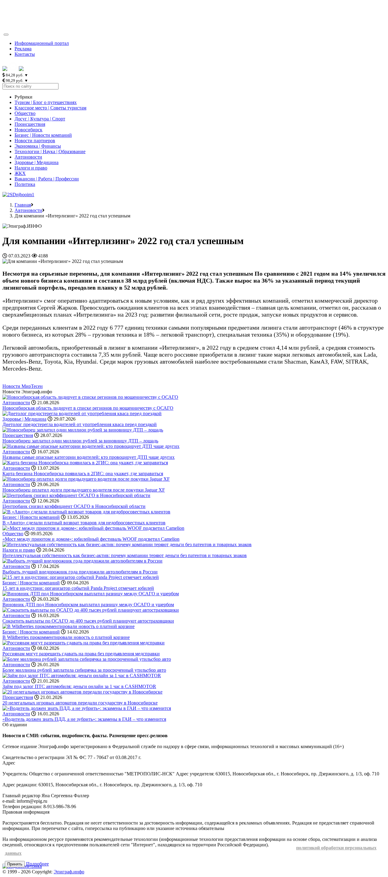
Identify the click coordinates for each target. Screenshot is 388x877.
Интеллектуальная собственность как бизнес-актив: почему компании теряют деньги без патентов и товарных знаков (124, 555)
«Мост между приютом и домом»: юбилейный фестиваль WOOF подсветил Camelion (90, 539)
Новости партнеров (35, 140)
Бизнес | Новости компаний (43, 135)
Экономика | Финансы (38, 146)
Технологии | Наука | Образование (50, 151)
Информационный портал (42, 43)
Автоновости (28, 157)
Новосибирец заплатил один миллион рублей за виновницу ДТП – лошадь (80, 440)
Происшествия (30, 124)
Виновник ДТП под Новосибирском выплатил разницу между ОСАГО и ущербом (88, 604)
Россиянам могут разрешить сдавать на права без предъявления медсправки (81, 653)
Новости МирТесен (22, 386)
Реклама (23, 48)
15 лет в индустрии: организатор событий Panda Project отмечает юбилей (78, 588)
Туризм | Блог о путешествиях (46, 102)
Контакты (25, 54)
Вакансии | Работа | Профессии (47, 178)
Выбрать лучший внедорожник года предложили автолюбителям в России (80, 571)
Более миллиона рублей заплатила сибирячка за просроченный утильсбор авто (84, 670)
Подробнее (37, 863)
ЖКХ (20, 173)
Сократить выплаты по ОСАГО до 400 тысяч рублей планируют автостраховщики (88, 620)
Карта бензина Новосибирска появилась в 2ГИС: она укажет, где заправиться (82, 473)
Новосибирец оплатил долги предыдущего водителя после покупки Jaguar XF (83, 489)
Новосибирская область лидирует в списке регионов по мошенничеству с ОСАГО (87, 408)
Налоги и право (31, 167)
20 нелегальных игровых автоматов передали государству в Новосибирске (80, 702)
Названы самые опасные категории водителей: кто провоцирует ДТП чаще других (88, 457)
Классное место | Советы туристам (50, 107)
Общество (25, 113)
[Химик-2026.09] (18, 194)
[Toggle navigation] (6, 34)
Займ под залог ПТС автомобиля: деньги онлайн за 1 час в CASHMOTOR (79, 686)
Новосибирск (28, 129)
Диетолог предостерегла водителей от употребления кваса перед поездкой (79, 424)
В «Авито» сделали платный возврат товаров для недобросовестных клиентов (84, 522)
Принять (14, 864)
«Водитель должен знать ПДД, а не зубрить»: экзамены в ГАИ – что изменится (84, 719)
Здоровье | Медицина (37, 162)
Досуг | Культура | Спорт (40, 118)
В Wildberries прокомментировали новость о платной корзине (66, 637)
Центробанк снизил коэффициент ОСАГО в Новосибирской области (74, 506)
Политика (25, 184)
